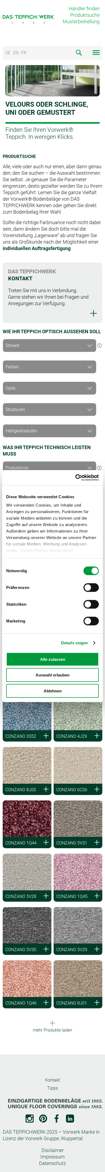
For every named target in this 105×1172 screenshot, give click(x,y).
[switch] (91, 587)
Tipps (52, 1088)
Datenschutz (52, 1163)
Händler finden (84, 8)
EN (16, 52)
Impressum (52, 1157)
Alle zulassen (52, 659)
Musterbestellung (81, 21)
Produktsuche (85, 15)
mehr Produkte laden (52, 1030)
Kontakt (52, 1080)
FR (23, 52)
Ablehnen (53, 690)
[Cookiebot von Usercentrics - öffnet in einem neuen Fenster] (75, 477)
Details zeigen (74, 643)
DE (7, 52)
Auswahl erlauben (52, 675)
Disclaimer (52, 1150)
